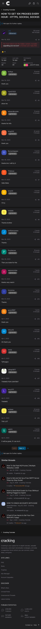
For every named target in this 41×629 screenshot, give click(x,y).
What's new (5, 588)
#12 (38, 279)
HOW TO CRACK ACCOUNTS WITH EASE (22, 503)
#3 (39, 100)
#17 (38, 378)
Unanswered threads (8, 595)
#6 (39, 160)
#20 (38, 438)
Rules (3, 566)
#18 (38, 398)
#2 (39, 80)
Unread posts (5, 591)
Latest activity (5, 599)
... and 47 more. (33, 65)
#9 (39, 219)
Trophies (4, 570)
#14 (38, 319)
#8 (39, 200)
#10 (38, 239)
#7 (39, 180)
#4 (39, 120)
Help (35, 625)
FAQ (2, 562)
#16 (38, 358)
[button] (3, 3)
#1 (39, 39)
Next (21, 448)
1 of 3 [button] (14, 448)
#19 (38, 418)
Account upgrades (7, 577)
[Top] (38, 625)
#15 (38, 339)
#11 (39, 259)
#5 (39, 140)
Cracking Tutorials (25, 470)
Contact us (28, 625)
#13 (38, 299)
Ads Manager (5, 573)
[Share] (36, 40)
